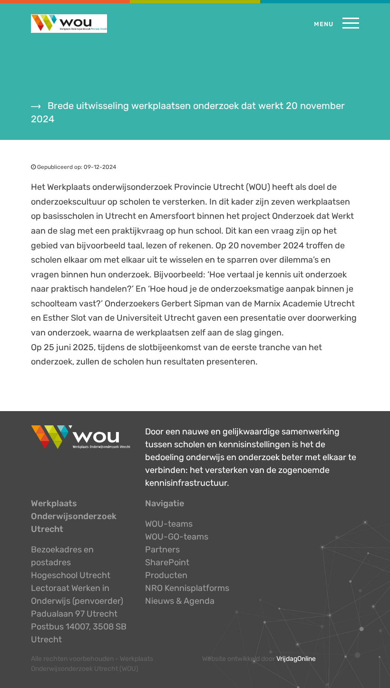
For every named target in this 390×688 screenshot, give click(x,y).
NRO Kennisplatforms (187, 588)
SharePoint (167, 562)
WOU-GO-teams (176, 536)
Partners (162, 549)
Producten (166, 575)
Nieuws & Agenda (179, 601)
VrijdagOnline (296, 659)
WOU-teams (169, 524)
